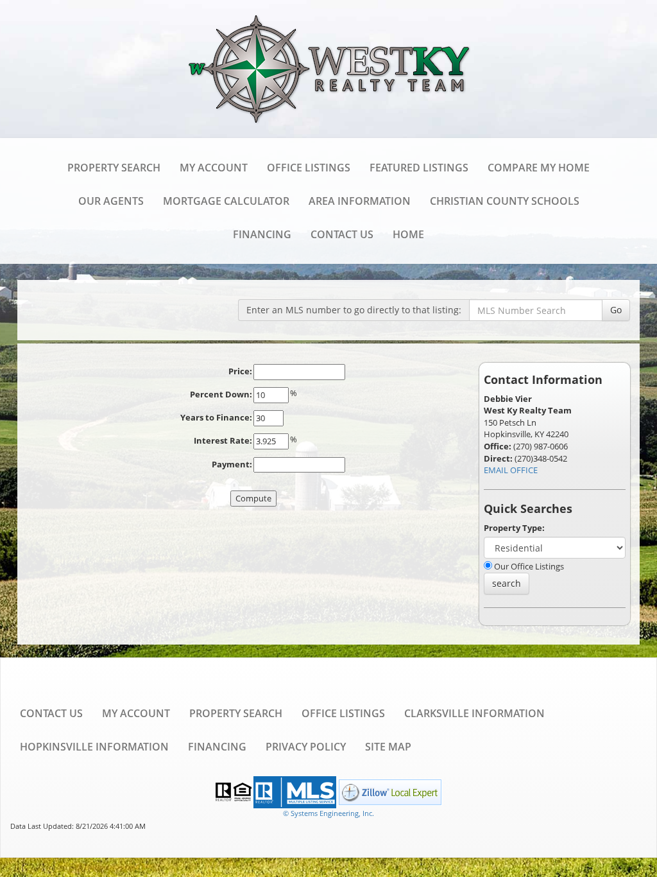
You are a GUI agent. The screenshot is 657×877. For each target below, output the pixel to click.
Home (408, 234)
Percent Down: (221, 394)
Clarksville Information (474, 713)
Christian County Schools (504, 201)
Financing (262, 234)
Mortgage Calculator (226, 201)
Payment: (232, 464)
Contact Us (342, 234)
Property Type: (514, 528)
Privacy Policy (306, 747)
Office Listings (308, 168)
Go (616, 310)
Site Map (388, 747)
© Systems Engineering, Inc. (328, 813)
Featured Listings (419, 168)
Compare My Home (539, 168)
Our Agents (111, 201)
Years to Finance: (216, 417)
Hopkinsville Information (94, 747)
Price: (240, 371)
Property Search (113, 168)
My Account (214, 168)
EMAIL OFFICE (511, 470)
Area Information (360, 201)
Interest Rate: (223, 440)
